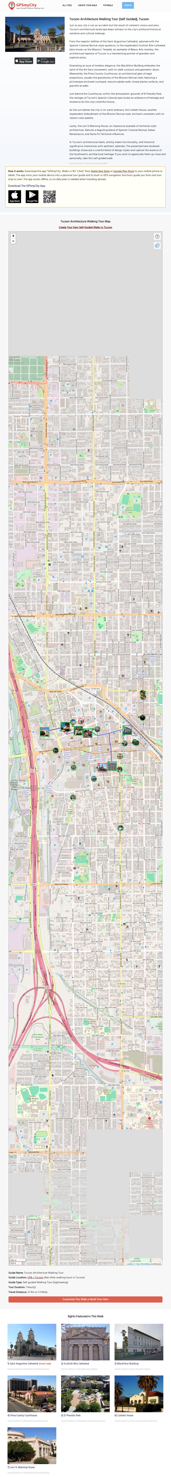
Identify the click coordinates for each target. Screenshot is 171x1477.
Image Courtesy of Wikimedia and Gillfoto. (79, 1369)
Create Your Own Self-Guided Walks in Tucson (85, 227)
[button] (102, 767)
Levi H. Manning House (22, 1467)
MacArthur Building (127, 1364)
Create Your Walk (87, 5)
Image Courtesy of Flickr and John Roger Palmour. (136, 1420)
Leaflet (129, 1263)
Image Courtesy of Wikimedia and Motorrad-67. (28, 1420)
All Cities (67, 5)
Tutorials (108, 5)
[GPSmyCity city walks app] (26, 6)
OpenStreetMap (143, 1263)
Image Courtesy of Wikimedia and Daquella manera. (83, 1420)
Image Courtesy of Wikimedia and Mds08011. (88, 163)
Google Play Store (123, 171)
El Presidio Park (72, 1416)
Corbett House (125, 1416)
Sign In (128, 5)
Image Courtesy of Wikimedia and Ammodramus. (29, 1472)
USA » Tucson (35, 1277)
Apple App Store (100, 171)
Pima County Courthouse (24, 1416)
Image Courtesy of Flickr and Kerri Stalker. (132, 1369)
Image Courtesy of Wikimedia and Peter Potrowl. (28, 1369)
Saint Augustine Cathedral (24, 1364)
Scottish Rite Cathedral (76, 1364)
